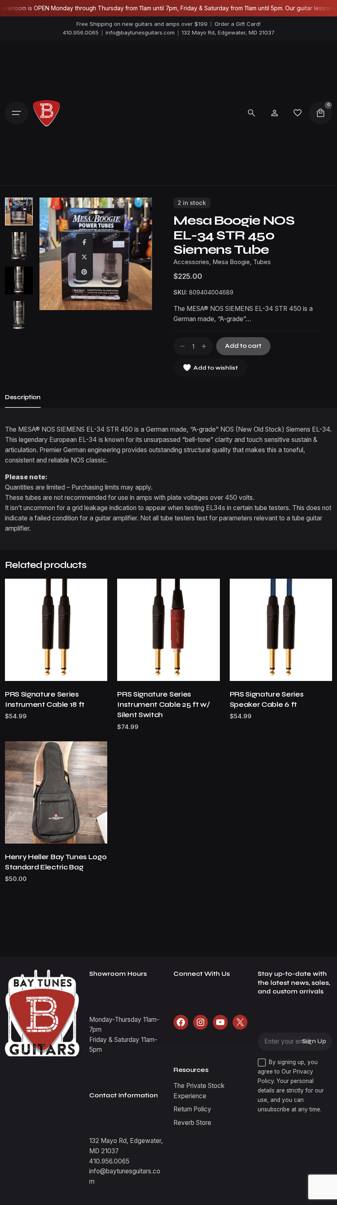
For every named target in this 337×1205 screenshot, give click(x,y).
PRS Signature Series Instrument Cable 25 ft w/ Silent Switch (163, 704)
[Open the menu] (16, 112)
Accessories (191, 262)
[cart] (320, 112)
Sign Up (314, 1041)
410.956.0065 (81, 32)
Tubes (262, 262)
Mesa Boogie (231, 262)
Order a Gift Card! (238, 24)
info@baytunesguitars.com (140, 32)
